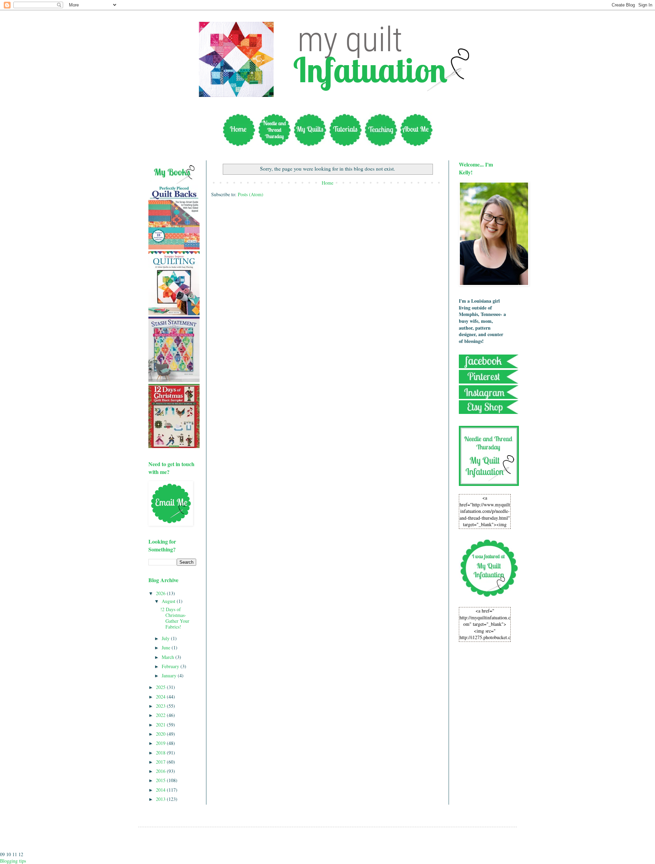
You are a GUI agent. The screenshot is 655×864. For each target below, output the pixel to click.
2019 (161, 743)
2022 (161, 715)
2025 (161, 687)
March (168, 657)
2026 (161, 593)
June (167, 647)
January (170, 675)
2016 (161, 771)
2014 (161, 790)
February (171, 666)
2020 (161, 734)
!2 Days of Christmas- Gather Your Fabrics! (174, 618)
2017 (161, 762)
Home (327, 182)
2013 (161, 799)
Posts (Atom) (250, 194)
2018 (161, 752)
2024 (161, 696)
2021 (161, 724)
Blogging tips (13, 861)
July (166, 638)
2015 (161, 780)
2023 (161, 706)
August (169, 601)
